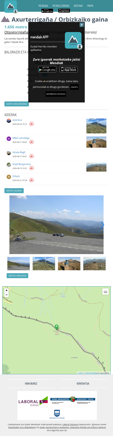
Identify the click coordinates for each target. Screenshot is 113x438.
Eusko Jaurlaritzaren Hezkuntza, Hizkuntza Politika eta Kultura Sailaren (73, 427)
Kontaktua (83, 383)
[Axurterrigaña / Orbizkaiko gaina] (56, 327)
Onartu (74, 87)
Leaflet (80, 373)
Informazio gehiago (55, 94)
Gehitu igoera (14, 190)
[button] (102, 224)
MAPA (90, 5)
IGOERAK (78, 5)
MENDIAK (43, 5)
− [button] (7, 295)
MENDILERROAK (61, 5)
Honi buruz (31, 383)
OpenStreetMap (91, 373)
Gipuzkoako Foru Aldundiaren (22, 427)
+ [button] (7, 290)
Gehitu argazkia (17, 275)
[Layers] (105, 291)
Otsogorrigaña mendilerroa (26, 32)
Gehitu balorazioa (16, 103)
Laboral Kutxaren (70, 424)
